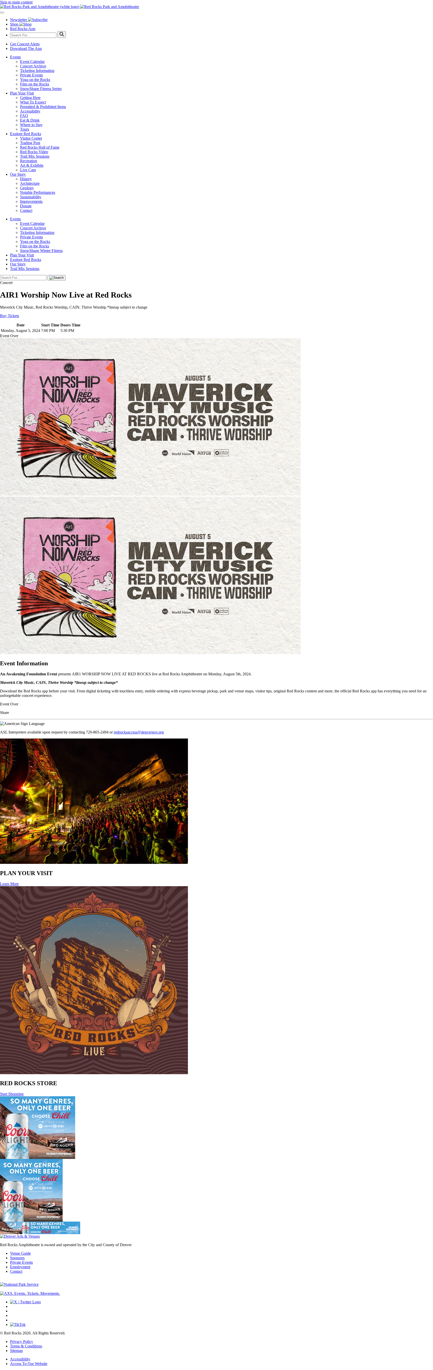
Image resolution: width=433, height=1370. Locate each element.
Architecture (30, 183)
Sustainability (30, 197)
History (26, 179)
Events (15, 57)
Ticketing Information (37, 70)
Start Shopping (12, 1094)
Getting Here (30, 98)
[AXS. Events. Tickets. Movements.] (30, 1293)
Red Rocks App (22, 29)
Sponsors (17, 1258)
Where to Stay (31, 125)
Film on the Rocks (34, 84)
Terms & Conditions (26, 1346)
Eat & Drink (30, 120)
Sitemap (16, 1350)
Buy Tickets (9, 316)
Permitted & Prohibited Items (43, 107)
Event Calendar (32, 61)
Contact (26, 210)
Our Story (18, 174)
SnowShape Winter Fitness (41, 250)
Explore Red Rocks (25, 134)
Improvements (31, 201)
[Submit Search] (61, 34)
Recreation (28, 161)
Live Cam (28, 170)
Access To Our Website (28, 1363)
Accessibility (30, 111)
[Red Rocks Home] (216, 7)
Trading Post (30, 143)
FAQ (24, 116)
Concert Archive (33, 66)
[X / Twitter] (25, 1302)
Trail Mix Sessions (34, 156)
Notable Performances (37, 192)
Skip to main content (16, 2)
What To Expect (33, 102)
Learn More (9, 884)
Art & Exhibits (31, 165)
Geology (27, 188)
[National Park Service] (19, 1284)
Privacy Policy (21, 1341)
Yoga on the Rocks (35, 79)
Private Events (31, 75)
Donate (26, 206)
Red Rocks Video (34, 152)
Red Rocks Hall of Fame (39, 147)
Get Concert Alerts (25, 44)
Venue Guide (20, 1253)
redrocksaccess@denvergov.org (139, 732)
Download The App (26, 48)
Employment (20, 1267)
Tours (24, 129)
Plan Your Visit (22, 93)
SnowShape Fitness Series (41, 88)
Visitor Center (31, 138)
